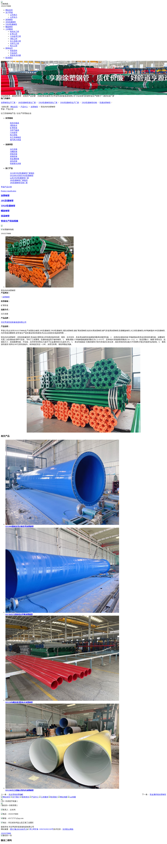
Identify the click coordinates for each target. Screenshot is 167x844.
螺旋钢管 (9, 27)
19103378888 (6, 833)
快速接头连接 (15, 163)
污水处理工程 (15, 36)
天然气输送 (14, 130)
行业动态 (13, 53)
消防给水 (13, 125)
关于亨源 (9, 12)
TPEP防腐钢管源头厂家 (48, 103)
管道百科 (13, 51)
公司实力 (13, 17)
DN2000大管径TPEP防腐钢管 (21, 175)
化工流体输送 (15, 137)
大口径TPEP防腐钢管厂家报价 (22, 173)
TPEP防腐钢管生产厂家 (69, 103)
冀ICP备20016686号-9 (18, 829)
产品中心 (24, 107)
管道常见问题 (15, 55)
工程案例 (9, 29)
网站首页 (9, 10)
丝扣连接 (13, 161)
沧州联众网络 (67, 829)
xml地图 (73, 797)
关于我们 (16, 797)
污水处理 (13, 132)
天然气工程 (14, 43)
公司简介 (13, 15)
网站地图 (63, 797)
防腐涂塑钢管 (105, 103)
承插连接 (13, 156)
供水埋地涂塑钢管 (16, 794)
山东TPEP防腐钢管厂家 (19, 178)
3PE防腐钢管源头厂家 (27, 103)
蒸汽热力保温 (15, 140)
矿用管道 (13, 128)
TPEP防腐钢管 (11, 24)
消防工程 (13, 39)
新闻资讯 (25, 797)
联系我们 (9, 58)
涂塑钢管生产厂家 (8, 103)
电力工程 (13, 46)
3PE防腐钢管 (10, 22)
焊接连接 (13, 154)
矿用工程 (13, 34)
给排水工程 (14, 31)
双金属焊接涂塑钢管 (158, 794)
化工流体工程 (15, 41)
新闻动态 (9, 48)
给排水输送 (14, 123)
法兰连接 (13, 149)
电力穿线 (13, 135)
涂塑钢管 (9, 20)
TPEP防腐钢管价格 (89, 103)
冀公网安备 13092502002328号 (41, 829)
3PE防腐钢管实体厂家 (19, 183)
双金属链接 (14, 159)
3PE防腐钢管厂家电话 (19, 180)
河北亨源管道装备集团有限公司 (13, 322)
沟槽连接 (13, 152)
